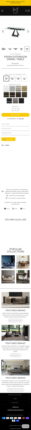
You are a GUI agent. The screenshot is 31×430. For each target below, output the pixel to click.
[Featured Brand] (15, 300)
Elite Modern (15, 54)
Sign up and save (15, 394)
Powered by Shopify (15, 428)
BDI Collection (15, 320)
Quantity (15, 106)
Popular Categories (15, 415)
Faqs (15, 398)
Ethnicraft (15, 355)
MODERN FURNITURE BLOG (16, 409)
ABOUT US (15, 406)
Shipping (9, 65)
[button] (2, 49)
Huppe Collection (15, 389)
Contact (15, 402)
